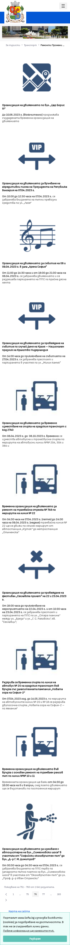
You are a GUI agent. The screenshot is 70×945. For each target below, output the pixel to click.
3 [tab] (48, 34)
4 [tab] (52, 34)
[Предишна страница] (6, 894)
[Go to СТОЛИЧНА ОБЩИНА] (15, 11)
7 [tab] (63, 34)
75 (28, 895)
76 (36, 895)
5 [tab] (56, 34)
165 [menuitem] (60, 895)
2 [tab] (45, 34)
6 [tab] (59, 34)
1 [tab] (41, 34)
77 (44, 895)
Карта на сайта (19, 911)
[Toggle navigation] (63, 6)
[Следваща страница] (6, 900)
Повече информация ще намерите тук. (28, 930)
